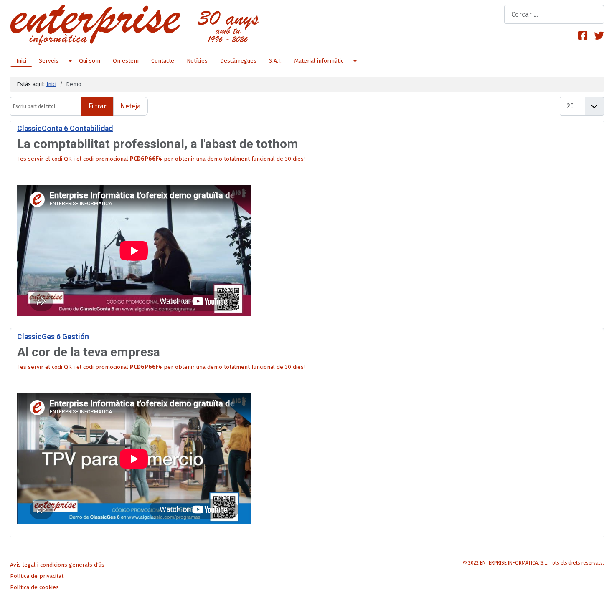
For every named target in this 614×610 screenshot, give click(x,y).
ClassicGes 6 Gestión (53, 337)
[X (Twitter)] (599, 35)
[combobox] (554, 14)
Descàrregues (238, 60)
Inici (21, 60)
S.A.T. (275, 60)
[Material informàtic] (354, 60)
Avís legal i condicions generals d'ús (57, 564)
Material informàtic (318, 60)
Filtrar (98, 106)
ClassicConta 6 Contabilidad (65, 128)
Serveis (48, 60)
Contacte (162, 60)
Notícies (197, 60)
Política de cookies (34, 587)
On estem (126, 60)
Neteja (130, 106)
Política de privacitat (36, 576)
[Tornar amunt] (601, 596)
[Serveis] (69, 60)
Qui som (89, 60)
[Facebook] (582, 35)
